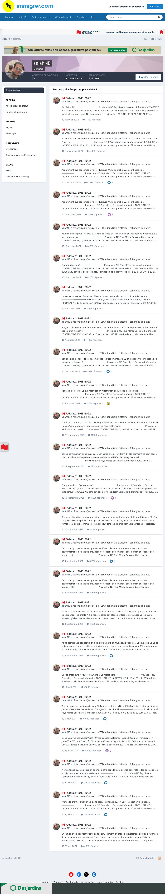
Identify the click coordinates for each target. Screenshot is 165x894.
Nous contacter (105, 882)
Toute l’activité (13, 90)
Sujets (9, 127)
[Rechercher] (159, 17)
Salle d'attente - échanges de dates (131, 101)
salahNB (66, 101)
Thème (57, 882)
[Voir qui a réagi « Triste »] (108, 403)
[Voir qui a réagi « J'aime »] (109, 182)
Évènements (12, 149)
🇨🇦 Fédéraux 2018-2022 (76, 98)
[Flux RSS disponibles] (159, 858)
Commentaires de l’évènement (21, 155)
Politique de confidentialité (80, 882)
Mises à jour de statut (141, 17)
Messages (11, 133)
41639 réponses (93, 119)
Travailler (81, 17)
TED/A (102, 101)
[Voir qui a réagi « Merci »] (109, 214)
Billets (9, 170)
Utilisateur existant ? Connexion (125, 6)
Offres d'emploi (63, 17)
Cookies (120, 882)
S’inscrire (154, 6)
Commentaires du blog (17, 176)
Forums (9, 17)
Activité (22, 17)
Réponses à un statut (17, 112)
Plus (93, 17)
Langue (45, 882)
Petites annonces (40, 17)
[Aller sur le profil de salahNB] (56, 100)
